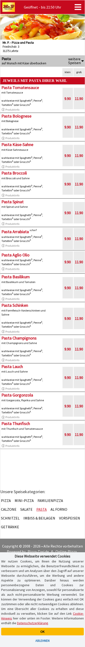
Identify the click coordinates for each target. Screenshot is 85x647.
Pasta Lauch (12, 366)
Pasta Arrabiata (15, 231)
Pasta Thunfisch (15, 423)
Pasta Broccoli (14, 173)
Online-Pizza (66, 551)
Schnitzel (10, 518)
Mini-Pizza (24, 500)
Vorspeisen (69, 518)
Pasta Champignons (19, 338)
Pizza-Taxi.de (38, 551)
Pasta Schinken (14, 305)
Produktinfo (12, 109)
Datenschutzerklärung (32, 623)
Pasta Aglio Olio (15, 255)
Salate (26, 509)
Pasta (41, 509)
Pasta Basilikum (15, 276)
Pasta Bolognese (16, 116)
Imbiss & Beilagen (39, 518)
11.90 (79, 98)
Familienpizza (50, 500)
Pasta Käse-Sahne (17, 144)
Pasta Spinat (12, 201)
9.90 (67, 98)
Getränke (10, 526)
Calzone (9, 509)
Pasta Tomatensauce (20, 87)
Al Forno (59, 509)
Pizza (6, 500)
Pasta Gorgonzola (17, 395)
